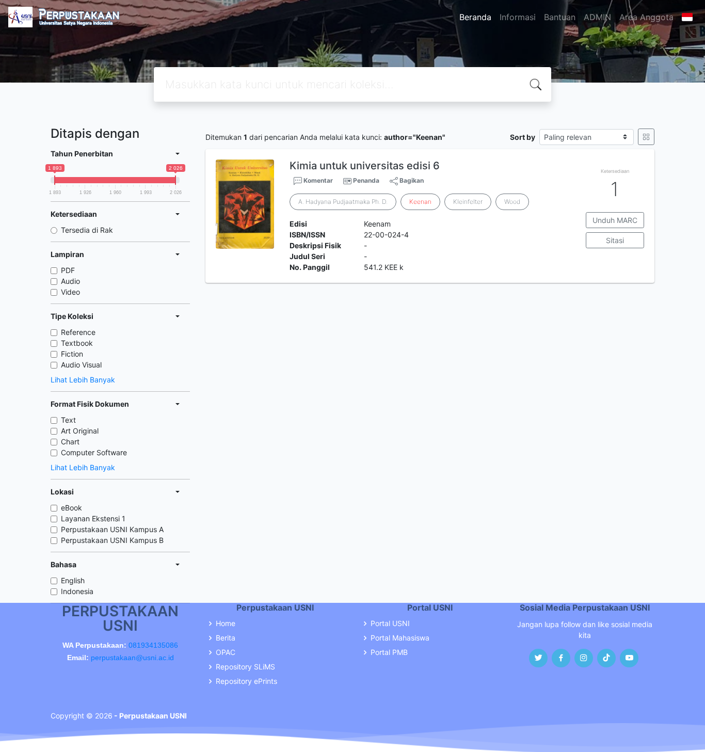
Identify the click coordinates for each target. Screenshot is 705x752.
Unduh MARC (614, 220)
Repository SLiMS (245, 666)
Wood (512, 201)
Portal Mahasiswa (400, 638)
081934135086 (153, 645)
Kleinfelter (468, 201)
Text (68, 419)
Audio (70, 281)
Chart (70, 441)
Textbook (77, 343)
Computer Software (94, 452)
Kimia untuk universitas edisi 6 (365, 165)
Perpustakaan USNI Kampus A (112, 529)
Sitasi (615, 240)
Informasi (518, 17)
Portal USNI (390, 623)
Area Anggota (646, 17)
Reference (78, 332)
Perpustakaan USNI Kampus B (112, 540)
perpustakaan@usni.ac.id (132, 657)
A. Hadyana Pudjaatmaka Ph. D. (343, 201)
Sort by (522, 137)
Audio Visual (81, 364)
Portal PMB (389, 652)
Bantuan (559, 17)
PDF (68, 270)
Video (70, 291)
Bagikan (411, 180)
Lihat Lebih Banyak (83, 379)
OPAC (225, 652)
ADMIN (597, 17)
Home (225, 623)
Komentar (317, 180)
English (73, 580)
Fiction (72, 353)
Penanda (366, 180)
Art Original (80, 430)
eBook (71, 507)
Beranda (475, 17)
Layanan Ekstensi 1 (93, 518)
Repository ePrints (246, 681)
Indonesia (77, 591)
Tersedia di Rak (87, 230)
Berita (225, 638)
